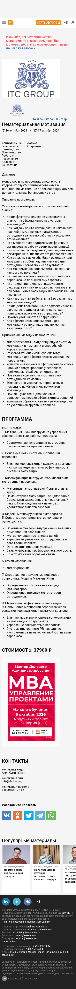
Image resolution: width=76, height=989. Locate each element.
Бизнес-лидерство (46, 866)
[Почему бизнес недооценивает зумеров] (16, 854)
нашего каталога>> (20, 48)
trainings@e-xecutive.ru (40, 929)
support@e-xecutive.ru (27, 938)
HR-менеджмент (14, 866)
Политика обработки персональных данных (26, 921)
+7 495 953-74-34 (40, 946)
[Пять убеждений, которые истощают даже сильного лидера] (46, 854)
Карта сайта (8, 941)
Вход (66, 22)
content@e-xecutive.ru (25, 935)
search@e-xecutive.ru (35, 926)
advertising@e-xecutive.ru (26, 932)
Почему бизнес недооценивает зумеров (13, 873)
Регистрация (72, 22)
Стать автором (48, 22)
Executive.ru (64, 913)
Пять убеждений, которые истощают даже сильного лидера (45, 874)
